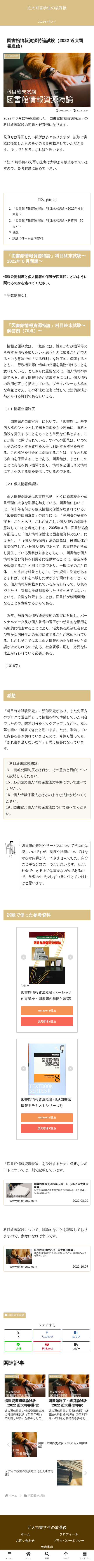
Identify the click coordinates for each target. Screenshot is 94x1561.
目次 (41, 200)
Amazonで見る (47, 1010)
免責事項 (47, 1547)
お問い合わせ (25, 1540)
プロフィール (69, 1534)
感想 (15, 232)
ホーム (25, 1534)
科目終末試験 (16, 1315)
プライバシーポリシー (69, 1540)
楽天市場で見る (47, 1021)
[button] (76, 1346)
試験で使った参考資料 (27, 238)
